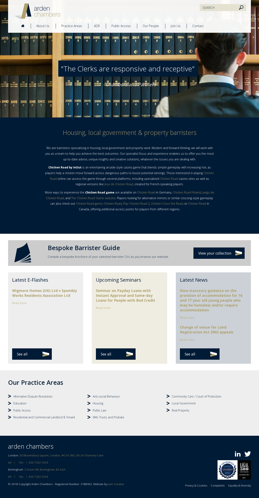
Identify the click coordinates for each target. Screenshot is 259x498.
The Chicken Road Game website (93, 198)
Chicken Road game (89, 203)
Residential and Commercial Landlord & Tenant (44, 417)
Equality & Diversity (239, 485)
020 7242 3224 (38, 462)
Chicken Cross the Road (167, 203)
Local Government (184, 403)
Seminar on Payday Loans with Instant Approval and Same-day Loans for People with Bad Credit (125, 295)
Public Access (121, 26)
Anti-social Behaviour (106, 396)
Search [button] (241, 7)
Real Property (180, 410)
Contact (198, 26)
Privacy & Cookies (196, 485)
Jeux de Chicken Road (118, 184)
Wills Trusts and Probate (108, 417)
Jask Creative (116, 484)
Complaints (218, 485)
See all (22, 354)
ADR (97, 26)
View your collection (214, 253)
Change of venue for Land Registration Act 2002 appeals (206, 329)
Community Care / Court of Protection (196, 396)
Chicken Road (169, 179)
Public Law (99, 410)
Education (20, 403)
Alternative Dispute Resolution (32, 396)
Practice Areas (71, 26)
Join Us (175, 26)
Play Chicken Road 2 (136, 203)
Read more (19, 303)
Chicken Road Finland (187, 192)
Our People (151, 26)
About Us (42, 26)
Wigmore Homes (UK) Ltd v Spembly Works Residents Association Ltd (44, 293)
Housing (98, 403)
